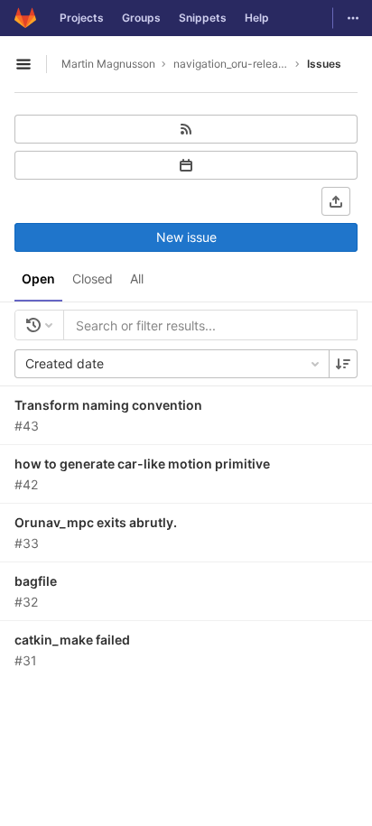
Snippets (203, 17)
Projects (82, 17)
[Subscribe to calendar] (186, 165)
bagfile (35, 581)
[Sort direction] (343, 363)
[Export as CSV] (335, 201)
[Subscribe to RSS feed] (186, 129)
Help (257, 17)
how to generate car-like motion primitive (142, 463)
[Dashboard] (25, 18)
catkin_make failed (72, 639)
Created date (64, 363)
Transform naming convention (108, 405)
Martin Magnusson (108, 63)
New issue (186, 237)
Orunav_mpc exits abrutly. (95, 522)
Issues (324, 63)
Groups (141, 17)
